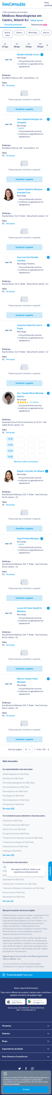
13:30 (10, 439)
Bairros (46, 33)
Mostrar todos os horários (26, 462)
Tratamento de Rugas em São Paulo (18, 842)
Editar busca (36, 20)
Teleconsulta (39, 25)
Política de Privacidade (11, 1084)
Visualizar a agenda (24, 109)
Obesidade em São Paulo (13, 879)
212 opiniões (34, 402)
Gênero (19, 33)
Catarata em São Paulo (13, 821)
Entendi (26, 1089)
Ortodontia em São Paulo (13, 804)
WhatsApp (32, 33)
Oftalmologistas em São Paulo (16, 774)
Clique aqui (19, 975)
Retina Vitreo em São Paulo (14, 829)
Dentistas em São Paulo (13, 778)
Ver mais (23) (8, 855)
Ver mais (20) (8, 809)
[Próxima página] (48, 749)
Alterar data (7, 34)
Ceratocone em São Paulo (14, 892)
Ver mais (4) (8, 901)
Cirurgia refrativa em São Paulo (16, 834)
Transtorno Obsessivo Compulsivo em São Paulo (23, 888)
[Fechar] (4, 867)
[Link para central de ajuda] (3, 974)
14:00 (10, 445)
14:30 (10, 451)
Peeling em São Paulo (12, 851)
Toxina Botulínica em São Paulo (16, 825)
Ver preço (10, 85)
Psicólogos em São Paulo (13, 796)
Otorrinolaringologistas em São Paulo (19, 783)
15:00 (10, 457)
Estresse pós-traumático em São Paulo (20, 884)
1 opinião (20, 128)
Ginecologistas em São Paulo (15, 791)
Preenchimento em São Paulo (15, 846)
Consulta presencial (13, 25)
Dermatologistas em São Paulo (16, 787)
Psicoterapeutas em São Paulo (16, 800)
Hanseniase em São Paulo (14, 897)
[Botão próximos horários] (47, 45)
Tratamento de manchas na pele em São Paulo (23, 838)
